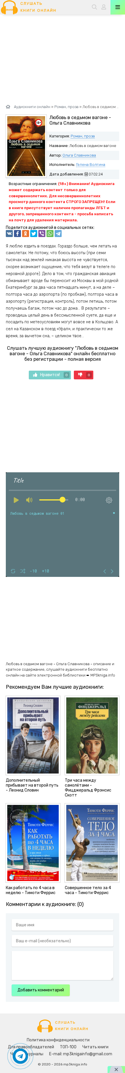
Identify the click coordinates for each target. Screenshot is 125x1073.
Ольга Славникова (79, 155)
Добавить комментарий (40, 990)
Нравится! (54, 374)
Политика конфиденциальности (58, 1040)
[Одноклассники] (25, 233)
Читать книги (95, 1047)
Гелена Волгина (90, 164)
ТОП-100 (68, 1047)
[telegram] (58, 233)
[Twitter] (33, 233)
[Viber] (41, 233)
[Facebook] (17, 233)
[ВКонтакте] (9, 233)
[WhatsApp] (50, 233)
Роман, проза (83, 136)
